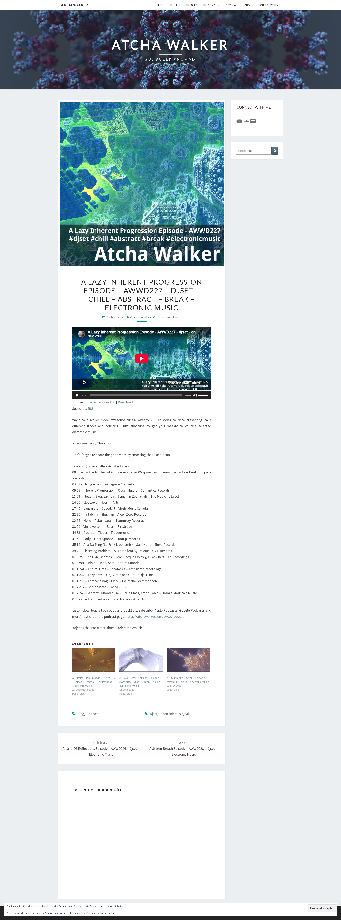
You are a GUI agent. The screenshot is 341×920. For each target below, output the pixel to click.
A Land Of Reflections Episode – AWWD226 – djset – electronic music (100, 749)
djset (153, 713)
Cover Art (232, 5)
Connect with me (269, 5)
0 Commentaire (169, 317)
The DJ (173, 5)
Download (125, 402)
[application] (141, 395)
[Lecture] (77, 395)
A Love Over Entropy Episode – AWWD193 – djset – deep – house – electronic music (141, 681)
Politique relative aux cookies (100, 913)
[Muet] (195, 395)
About (249, 5)
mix (187, 713)
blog (160, 5)
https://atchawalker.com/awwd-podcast (155, 616)
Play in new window (100, 402)
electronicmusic (171, 713)
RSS (91, 408)
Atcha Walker (74, 4)
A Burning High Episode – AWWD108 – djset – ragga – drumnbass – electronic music (93, 681)
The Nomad (210, 5)
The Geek (191, 5)
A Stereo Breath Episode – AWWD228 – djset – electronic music (183, 749)
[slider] (203, 394)
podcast (92, 713)
